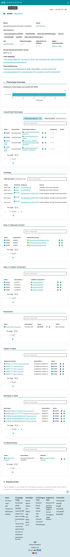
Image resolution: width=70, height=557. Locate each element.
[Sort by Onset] (65, 129)
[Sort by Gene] (9, 129)
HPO (27, 509)
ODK (37, 516)
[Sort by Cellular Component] (45, 279)
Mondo (28, 501)
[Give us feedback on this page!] (67, 491)
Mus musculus (40, 26)
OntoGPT (39, 519)
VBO (27, 517)
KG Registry (49, 515)
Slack (58, 503)
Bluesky (58, 514)
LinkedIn (59, 509)
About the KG (19, 529)
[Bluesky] (36, 553)
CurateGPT (39, 522)
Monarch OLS (50, 503)
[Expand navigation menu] (68, 2)
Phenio (28, 511)
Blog (58, 506)
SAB (6, 506)
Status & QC (19, 514)
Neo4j (17, 508)
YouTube (59, 511)
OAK (37, 514)
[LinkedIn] (40, 550)
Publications (9, 511)
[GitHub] (38, 550)
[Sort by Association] (20, 129)
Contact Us (8, 509)
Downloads (18, 503)
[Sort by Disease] (47, 455)
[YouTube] (33, 553)
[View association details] (45, 133)
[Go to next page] (18, 212)
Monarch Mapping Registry (49, 507)
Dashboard (18, 534)
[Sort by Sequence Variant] (17, 361)
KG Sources (19, 532)
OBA (27, 514)
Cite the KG (19, 526)
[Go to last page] (21, 212)
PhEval (38, 506)
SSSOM (38, 511)
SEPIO (27, 522)
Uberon (28, 503)
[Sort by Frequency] (58, 129)
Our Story (8, 501)
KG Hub (48, 512)
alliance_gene (57, 46)
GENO (27, 519)
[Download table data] (13, 163)
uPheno (28, 506)
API (16, 506)
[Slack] (32, 550)
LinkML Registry (48, 518)
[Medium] (35, 550)
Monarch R (18, 511)
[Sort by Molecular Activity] (40, 237)
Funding (7, 514)
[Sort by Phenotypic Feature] (36, 129)
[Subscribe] (29, 550)
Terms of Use (19, 524)
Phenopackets (40, 524)
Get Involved (60, 501)
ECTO (27, 525)
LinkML (38, 508)
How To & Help (20, 516)
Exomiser (38, 503)
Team (7, 503)
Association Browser (19, 538)
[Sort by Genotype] (12, 408)
